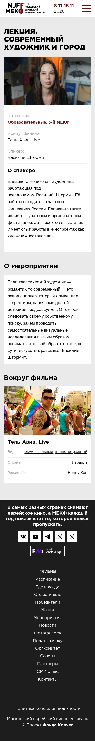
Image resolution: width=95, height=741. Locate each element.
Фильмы (47, 571)
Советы (47, 656)
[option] (47, 81)
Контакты (48, 679)
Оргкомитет (47, 648)
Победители (47, 602)
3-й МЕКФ (59, 123)
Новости (47, 625)
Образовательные (27, 123)
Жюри (47, 610)
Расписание (47, 579)
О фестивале (47, 595)
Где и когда (47, 587)
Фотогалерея (47, 633)
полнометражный (71, 452)
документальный (38, 452)
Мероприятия (47, 618)
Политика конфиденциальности (48, 709)
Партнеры (47, 664)
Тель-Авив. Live (24, 140)
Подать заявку (47, 641)
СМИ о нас (48, 672)
